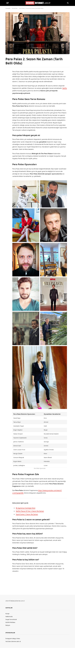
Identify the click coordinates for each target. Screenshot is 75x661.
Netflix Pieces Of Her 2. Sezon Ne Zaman (30, 511)
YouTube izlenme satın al (13, 641)
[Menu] (7, 3)
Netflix (64, 88)
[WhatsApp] (7, 91)
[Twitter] (7, 80)
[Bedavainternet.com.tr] (37, 3)
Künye (7, 613)
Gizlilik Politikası (10, 622)
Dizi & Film (14, 8)
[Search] (68, 3)
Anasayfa (7, 8)
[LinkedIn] (7, 83)
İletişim (7, 625)
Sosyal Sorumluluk (11, 619)
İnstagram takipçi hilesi (12, 638)
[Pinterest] (7, 87)
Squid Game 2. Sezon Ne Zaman (27, 514)
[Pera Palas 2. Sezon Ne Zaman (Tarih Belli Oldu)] (37, 33)
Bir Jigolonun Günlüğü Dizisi (25, 508)
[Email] (7, 95)
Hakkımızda (9, 616)
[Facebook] (7, 76)
